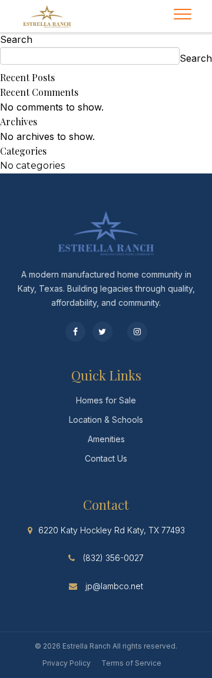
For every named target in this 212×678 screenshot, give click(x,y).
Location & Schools (106, 420)
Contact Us (106, 458)
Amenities (106, 439)
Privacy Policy (66, 663)
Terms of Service (131, 663)
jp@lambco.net (114, 586)
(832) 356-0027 (113, 558)
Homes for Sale (106, 400)
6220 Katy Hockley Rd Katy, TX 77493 (111, 530)
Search (16, 39)
